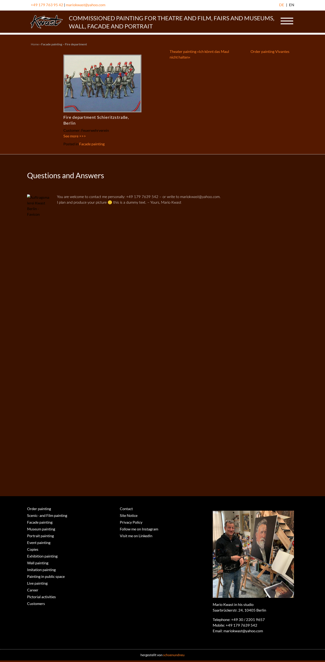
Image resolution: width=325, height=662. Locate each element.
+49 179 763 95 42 (47, 4)
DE (281, 4)
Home (35, 44)
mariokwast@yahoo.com (85, 4)
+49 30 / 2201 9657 (248, 619)
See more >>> (74, 136)
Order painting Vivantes (270, 51)
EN (291, 4)
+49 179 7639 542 (241, 625)
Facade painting (92, 144)
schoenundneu (174, 655)
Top (316, 653)
